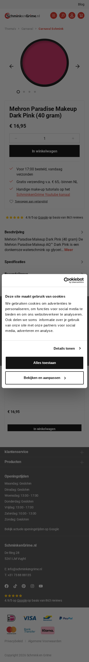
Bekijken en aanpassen (42, 378)
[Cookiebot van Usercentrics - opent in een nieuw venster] (64, 280)
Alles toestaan (44, 363)
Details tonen (64, 348)
